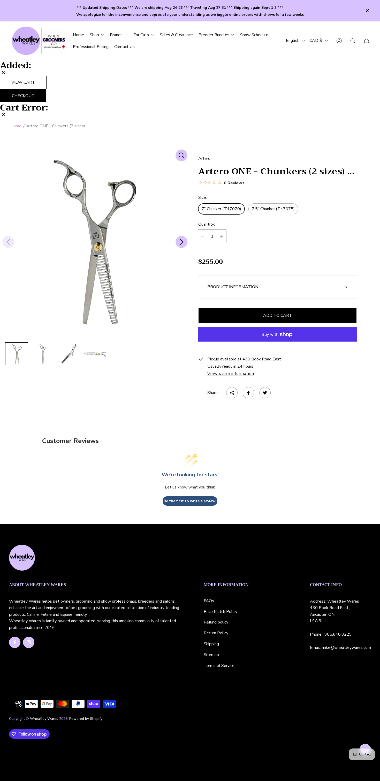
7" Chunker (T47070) (221, 209)
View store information (230, 373)
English (292, 40)
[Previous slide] (8, 242)
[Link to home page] (22, 558)
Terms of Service (219, 665)
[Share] (232, 392)
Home (15, 126)
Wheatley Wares (44, 718)
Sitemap (211, 655)
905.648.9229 (338, 634)
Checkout (23, 96)
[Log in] (339, 40)
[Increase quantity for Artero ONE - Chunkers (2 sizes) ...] (221, 236)
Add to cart (277, 315)
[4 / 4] (95, 353)
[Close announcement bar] (367, 10)
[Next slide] (181, 242)
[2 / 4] (42, 353)
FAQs (209, 601)
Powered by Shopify (85, 718)
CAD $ (315, 40)
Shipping (211, 644)
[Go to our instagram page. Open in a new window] (28, 642)
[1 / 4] (16, 353)
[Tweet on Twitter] (265, 392)
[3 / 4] (68, 353)
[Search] (353, 40)
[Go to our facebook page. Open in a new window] (14, 642)
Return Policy (216, 633)
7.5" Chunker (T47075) (273, 209)
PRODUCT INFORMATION (232, 287)
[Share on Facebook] (248, 392)
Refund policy (216, 622)
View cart (23, 82)
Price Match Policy (220, 611)
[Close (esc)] (3, 72)
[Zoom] (181, 155)
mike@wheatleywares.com (346, 647)
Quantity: (206, 224)
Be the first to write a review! (190, 501)
